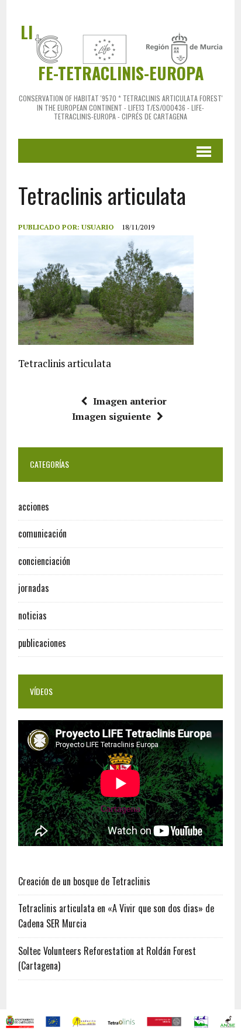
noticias (32, 615)
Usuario (97, 226)
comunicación (42, 533)
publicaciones (42, 643)
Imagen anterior (130, 401)
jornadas (33, 588)
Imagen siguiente (111, 416)
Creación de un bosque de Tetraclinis (84, 881)
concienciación (44, 561)
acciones (33, 506)
